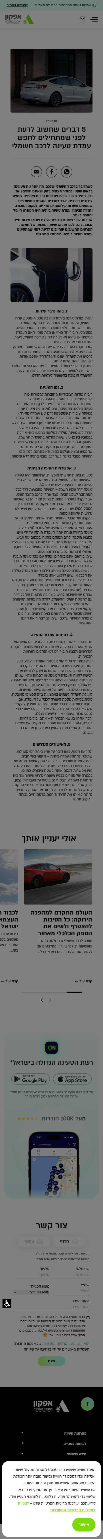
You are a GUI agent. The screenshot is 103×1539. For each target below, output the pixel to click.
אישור (83, 1525)
